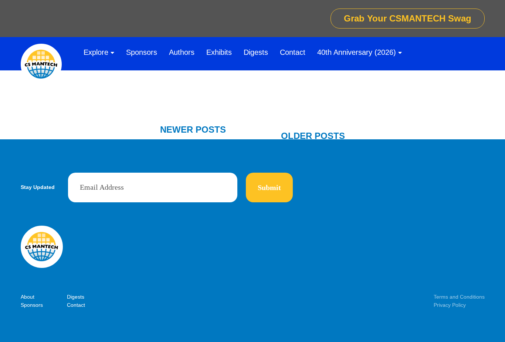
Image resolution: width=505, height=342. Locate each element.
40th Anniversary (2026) (356, 52)
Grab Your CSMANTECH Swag (407, 18)
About (27, 297)
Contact (292, 52)
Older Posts (313, 136)
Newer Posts (193, 129)
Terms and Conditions (459, 297)
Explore (96, 52)
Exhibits (219, 52)
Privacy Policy (450, 305)
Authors (181, 52)
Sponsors (141, 52)
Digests (256, 52)
